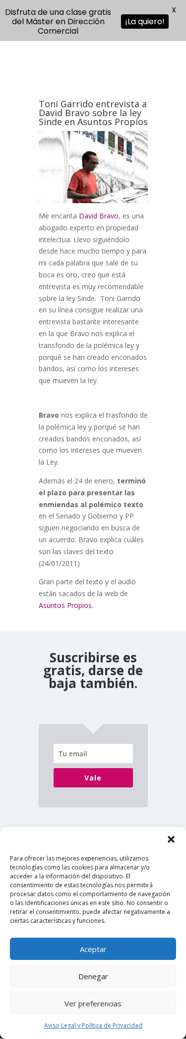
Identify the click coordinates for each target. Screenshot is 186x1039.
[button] (171, 839)
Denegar (93, 976)
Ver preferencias (93, 1003)
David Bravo (99, 215)
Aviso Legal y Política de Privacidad (93, 1025)
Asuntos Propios (65, 605)
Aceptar (93, 949)
